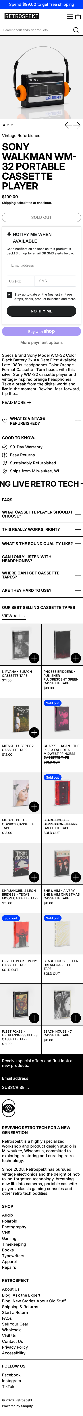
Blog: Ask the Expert (21, 1295)
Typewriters (13, 1255)
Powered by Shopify (17, 1406)
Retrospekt (23, 1400)
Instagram (11, 1380)
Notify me (41, 311)
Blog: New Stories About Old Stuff (34, 1301)
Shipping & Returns (20, 1306)
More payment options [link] (41, 342)
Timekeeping (14, 1244)
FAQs (7, 1318)
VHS (6, 1232)
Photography (14, 1227)
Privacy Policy (15, 1347)
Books (8, 1250)
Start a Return (15, 1312)
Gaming (9, 1238)
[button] (78, 17)
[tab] (4, 125)
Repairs (9, 1267)
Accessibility (13, 1353)
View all (11, 616)
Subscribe (13, 1087)
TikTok (8, 1386)
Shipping (9, 203)
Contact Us (12, 1341)
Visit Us (9, 1335)
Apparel (9, 1261)
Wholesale (11, 1329)
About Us (11, 1289)
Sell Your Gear (15, 1324)
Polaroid (9, 1221)
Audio (7, 1215)
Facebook (11, 1375)
